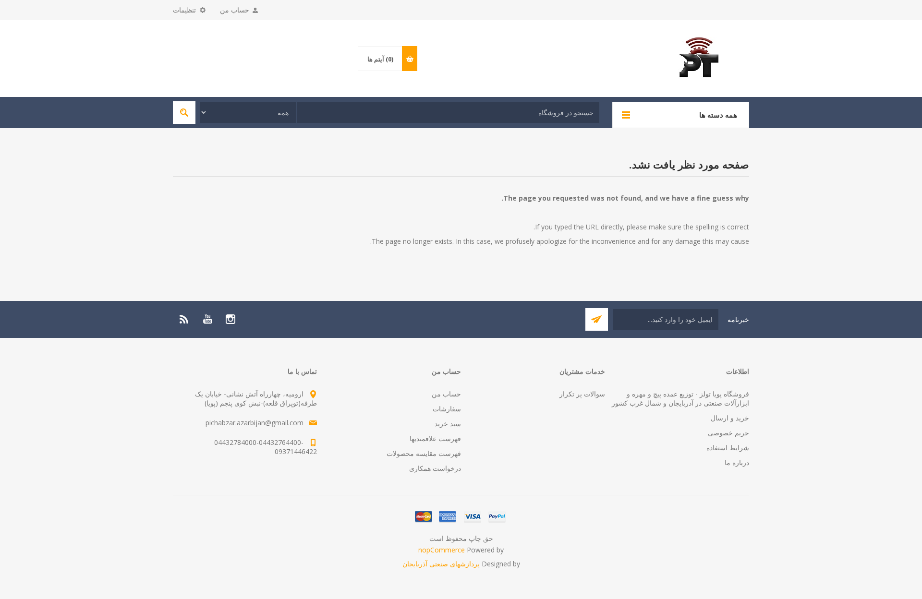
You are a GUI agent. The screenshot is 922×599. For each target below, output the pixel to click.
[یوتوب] (207, 319)
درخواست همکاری (435, 468)
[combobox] (448, 112)
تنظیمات (184, 9)
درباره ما (737, 462)
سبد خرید (448, 423)
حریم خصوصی (728, 432)
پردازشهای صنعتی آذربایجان (441, 563)
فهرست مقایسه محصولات (424, 453)
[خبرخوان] (184, 319)
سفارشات (447, 408)
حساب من (234, 9)
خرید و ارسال (730, 417)
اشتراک (596, 319)
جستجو (184, 112)
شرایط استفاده (727, 447)
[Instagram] (230, 319)
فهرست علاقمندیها (435, 438)
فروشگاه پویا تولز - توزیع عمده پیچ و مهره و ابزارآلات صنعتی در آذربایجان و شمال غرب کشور (680, 398)
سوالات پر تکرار (582, 393)
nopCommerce (441, 549)
